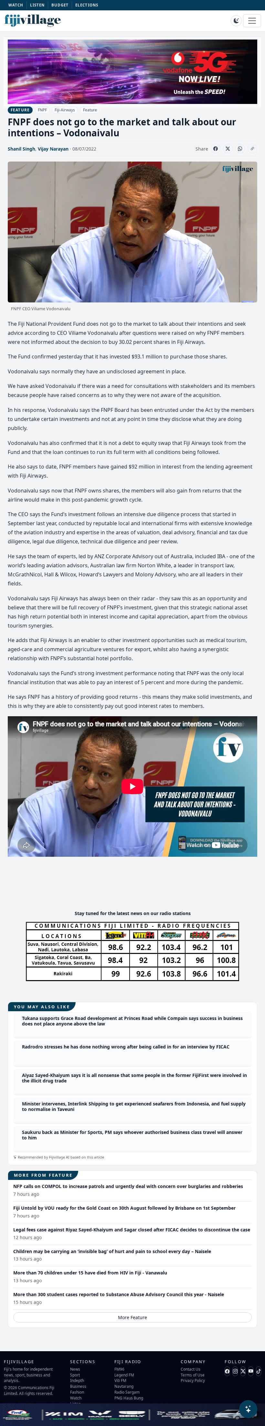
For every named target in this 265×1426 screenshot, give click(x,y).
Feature (90, 110)
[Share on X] (228, 148)
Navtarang (123, 1386)
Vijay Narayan (53, 149)
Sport (75, 1374)
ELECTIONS (86, 5)
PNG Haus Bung (128, 1397)
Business (78, 1386)
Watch (75, 1397)
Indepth (77, 1380)
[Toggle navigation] (252, 20)
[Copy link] (252, 148)
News (75, 1369)
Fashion (77, 1392)
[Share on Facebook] (215, 148)
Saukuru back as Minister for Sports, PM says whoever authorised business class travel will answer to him (132, 1135)
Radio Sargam (127, 1392)
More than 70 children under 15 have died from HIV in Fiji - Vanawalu (90, 1273)
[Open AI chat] (248, 1409)
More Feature (132, 1317)
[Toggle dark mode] (236, 20)
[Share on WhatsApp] (240, 148)
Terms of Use (193, 1374)
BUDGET (60, 5)
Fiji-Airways (65, 110)
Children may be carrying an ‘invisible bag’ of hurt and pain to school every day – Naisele (112, 1251)
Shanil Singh (21, 149)
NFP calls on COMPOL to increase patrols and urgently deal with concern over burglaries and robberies (128, 1186)
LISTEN (37, 5)
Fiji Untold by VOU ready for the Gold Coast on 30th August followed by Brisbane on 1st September (124, 1208)
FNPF (42, 110)
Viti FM (120, 1380)
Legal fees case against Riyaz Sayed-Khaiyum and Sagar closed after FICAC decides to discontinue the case (131, 1230)
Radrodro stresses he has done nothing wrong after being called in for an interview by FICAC (125, 1047)
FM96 (119, 1369)
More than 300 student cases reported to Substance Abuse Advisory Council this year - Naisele (118, 1294)
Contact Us (190, 1369)
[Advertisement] (132, 885)
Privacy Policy (193, 1380)
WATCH (16, 5)
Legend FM (124, 1374)
